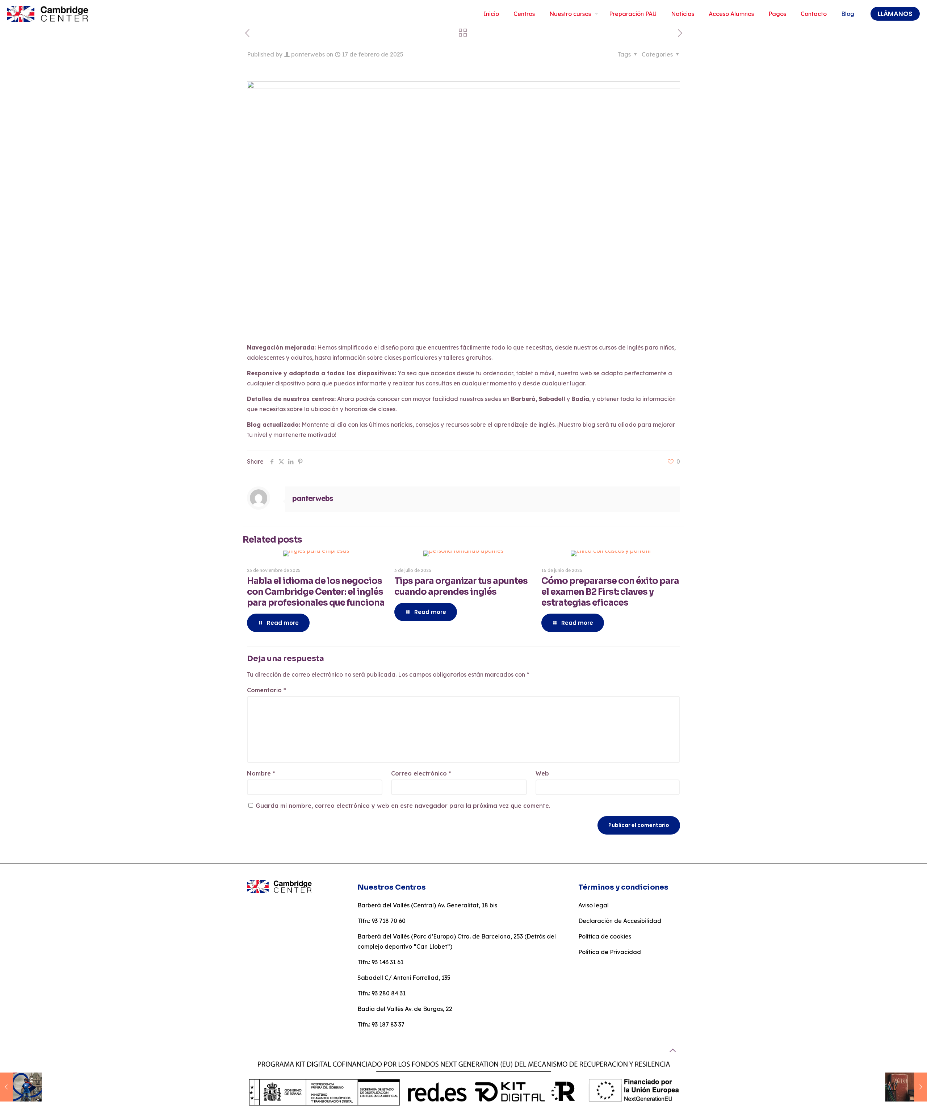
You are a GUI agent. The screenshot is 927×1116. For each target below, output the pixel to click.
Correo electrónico (421, 773)
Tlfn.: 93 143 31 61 (380, 962)
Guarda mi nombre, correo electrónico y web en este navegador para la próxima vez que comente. (403, 805)
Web (542, 773)
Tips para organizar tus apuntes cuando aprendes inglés (461, 586)
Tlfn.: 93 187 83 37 (380, 1024)
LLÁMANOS (895, 13)
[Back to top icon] (672, 1050)
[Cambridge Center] (49, 13)
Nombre (261, 773)
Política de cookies (604, 936)
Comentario (266, 690)
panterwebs (308, 54)
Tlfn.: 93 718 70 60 (381, 920)
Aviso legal (593, 905)
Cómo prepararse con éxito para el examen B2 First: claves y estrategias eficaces (610, 592)
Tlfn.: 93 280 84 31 (381, 993)
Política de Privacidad (609, 952)
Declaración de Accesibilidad (619, 920)
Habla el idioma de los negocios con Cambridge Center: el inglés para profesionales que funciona (316, 592)
